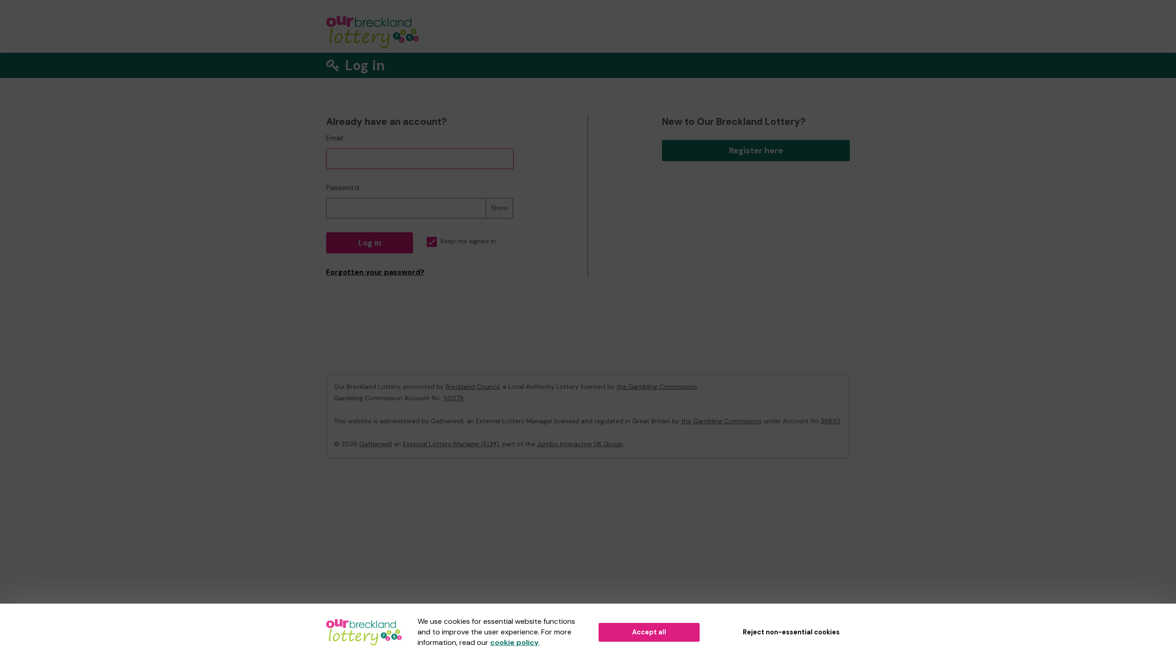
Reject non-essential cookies (791, 632)
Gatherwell (375, 444)
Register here (756, 150)
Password (342, 187)
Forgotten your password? (375, 272)
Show (499, 208)
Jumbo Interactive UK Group (580, 444)
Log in (369, 242)
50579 (453, 398)
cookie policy (514, 642)
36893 (830, 421)
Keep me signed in (468, 241)
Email (334, 138)
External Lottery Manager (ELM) (451, 444)
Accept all (649, 632)
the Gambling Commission (656, 386)
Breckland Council (472, 386)
